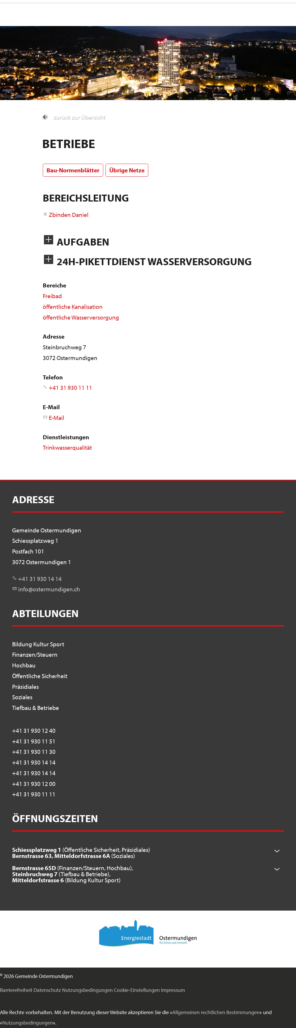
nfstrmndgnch (50, 589)
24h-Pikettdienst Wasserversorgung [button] (154, 261)
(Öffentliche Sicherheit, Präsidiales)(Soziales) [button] (81, 852)
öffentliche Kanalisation (73, 306)
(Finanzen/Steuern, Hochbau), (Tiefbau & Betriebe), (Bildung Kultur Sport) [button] (72, 874)
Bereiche (54, 285)
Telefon (53, 377)
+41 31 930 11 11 (70, 387)
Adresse (53, 336)
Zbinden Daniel (68, 214)
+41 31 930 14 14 (40, 578)
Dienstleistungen (66, 437)
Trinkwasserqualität (67, 447)
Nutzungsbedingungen (87, 990)
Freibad (52, 296)
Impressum (173, 990)
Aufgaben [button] (83, 241)
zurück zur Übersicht (80, 117)
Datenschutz (47, 990)
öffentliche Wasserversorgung (81, 317)
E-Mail (51, 407)
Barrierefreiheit (16, 990)
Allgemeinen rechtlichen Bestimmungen (216, 1012)
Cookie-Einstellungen (137, 990)
